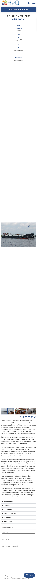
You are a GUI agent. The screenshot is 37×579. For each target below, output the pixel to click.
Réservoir (7, 517)
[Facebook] (24, 416)
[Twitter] (26, 416)
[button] (33, 2)
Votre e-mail (5, 539)
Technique (8, 509)
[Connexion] (28, 2)
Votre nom (5, 533)
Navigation (8, 521)
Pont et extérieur (10, 513)
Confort (7, 505)
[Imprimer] (35, 416)
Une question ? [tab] (7, 528)
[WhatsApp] (32, 416)
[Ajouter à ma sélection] (21, 417)
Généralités (8, 501)
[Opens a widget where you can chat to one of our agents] (29, 575)
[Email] (29, 416)
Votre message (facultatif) (10, 546)
